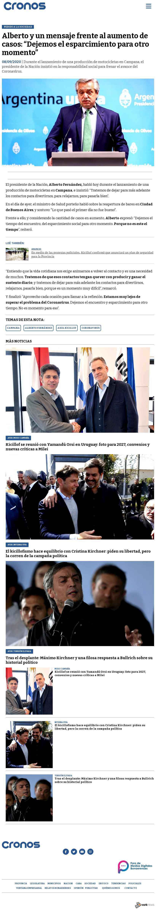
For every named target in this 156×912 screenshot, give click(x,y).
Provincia (21, 883)
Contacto (130, 888)
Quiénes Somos (111, 888)
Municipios (54, 883)
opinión (79, 888)
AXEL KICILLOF (66, 328)
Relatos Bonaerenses (58, 888)
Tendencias (118, 883)
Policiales (135, 883)
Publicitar (91, 888)
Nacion (68, 883)
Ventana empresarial (29, 888)
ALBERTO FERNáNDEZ (38, 328)
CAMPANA (13, 328)
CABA (79, 883)
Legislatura (37, 883)
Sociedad (90, 883)
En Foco (103, 883)
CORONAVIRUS (91, 328)
